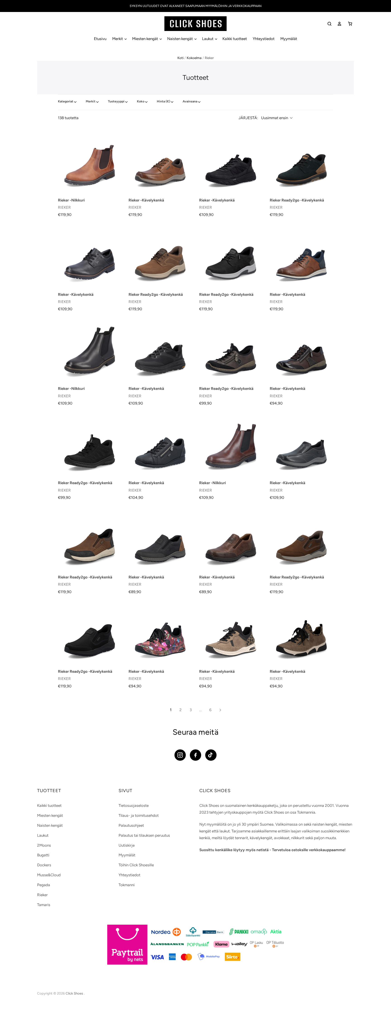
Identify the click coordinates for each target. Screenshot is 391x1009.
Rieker (42, 895)
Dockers (44, 865)
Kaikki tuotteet (234, 38)
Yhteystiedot (263, 38)
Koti (180, 58)
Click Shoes (75, 993)
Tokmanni (127, 885)
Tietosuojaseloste (134, 805)
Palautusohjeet (131, 825)
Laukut (208, 38)
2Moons (44, 845)
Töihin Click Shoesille (136, 865)
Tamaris (43, 904)
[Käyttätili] (339, 23)
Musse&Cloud (49, 875)
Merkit (118, 38)
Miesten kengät (145, 38)
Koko (140, 101)
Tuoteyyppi (116, 101)
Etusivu (100, 38)
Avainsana (190, 101)
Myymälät (288, 38)
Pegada (43, 885)
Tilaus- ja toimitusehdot (139, 815)
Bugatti (43, 855)
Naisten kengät (180, 38)
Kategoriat (65, 101)
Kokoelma (194, 58)
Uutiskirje (127, 845)
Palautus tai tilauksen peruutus (144, 835)
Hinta (163, 101)
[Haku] (329, 23)
